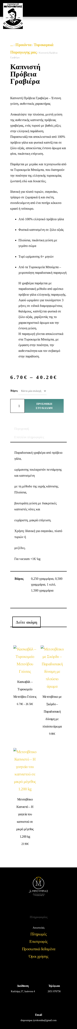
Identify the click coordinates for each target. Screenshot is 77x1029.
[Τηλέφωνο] (54, 973)
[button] (55, 8)
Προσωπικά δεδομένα (38, 949)
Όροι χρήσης (38, 956)
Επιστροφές (38, 941)
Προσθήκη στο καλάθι (44, 406)
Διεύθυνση (23, 985)
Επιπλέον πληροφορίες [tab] (29, 437)
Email (38, 1014)
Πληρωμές (38, 934)
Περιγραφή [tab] (21, 428)
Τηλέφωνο (54, 985)
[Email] (38, 1002)
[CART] (62, 8)
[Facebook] (33, 906)
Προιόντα (23, 44)
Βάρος (14, 390)
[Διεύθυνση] (23, 973)
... (11, 44)
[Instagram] (44, 906)
